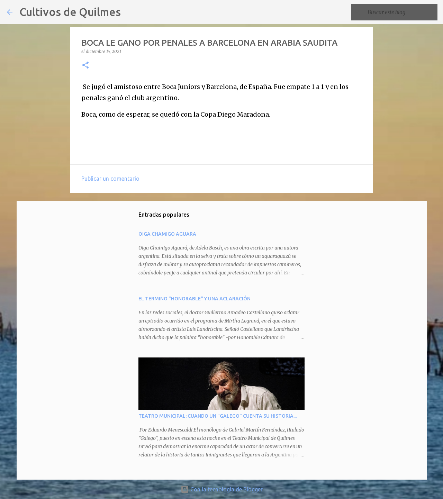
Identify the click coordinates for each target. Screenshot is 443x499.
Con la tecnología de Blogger (226, 489)
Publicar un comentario (110, 178)
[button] (85, 65)
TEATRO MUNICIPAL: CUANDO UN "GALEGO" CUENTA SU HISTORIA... (217, 416)
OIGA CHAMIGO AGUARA (167, 234)
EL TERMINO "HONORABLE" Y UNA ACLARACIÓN (194, 298)
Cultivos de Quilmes (70, 12)
